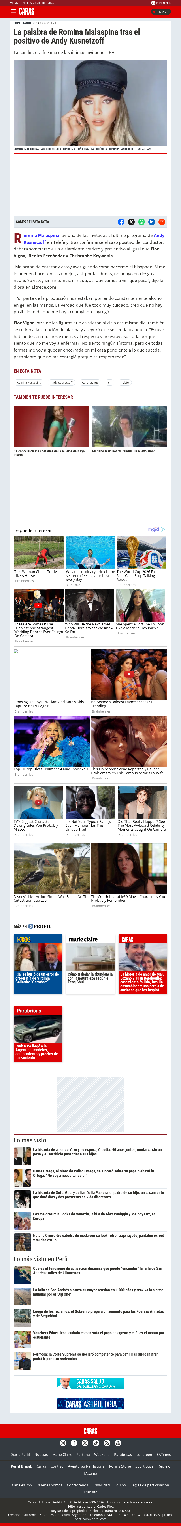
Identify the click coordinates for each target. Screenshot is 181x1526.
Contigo (57, 1466)
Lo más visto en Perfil (41, 1259)
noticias (38, 940)
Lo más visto (30, 1140)
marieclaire (90, 940)
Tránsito (91, 1492)
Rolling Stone (120, 1466)
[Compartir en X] (131, 222)
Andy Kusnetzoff (61, 382)
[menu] (13, 12)
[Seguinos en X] (85, 1443)
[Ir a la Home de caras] (26, 13)
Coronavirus (90, 382)
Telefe (125, 382)
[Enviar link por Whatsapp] (141, 222)
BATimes (163, 1454)
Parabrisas (123, 1454)
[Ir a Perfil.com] (161, 3)
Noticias (41, 1454)
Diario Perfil (20, 1454)
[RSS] (107, 1443)
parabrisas (38, 1011)
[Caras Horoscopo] (90, 1408)
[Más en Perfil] (39, 927)
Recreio (164, 1466)
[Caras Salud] (90, 1387)
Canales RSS (22, 1485)
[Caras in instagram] (63, 1443)
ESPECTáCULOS (24, 23)
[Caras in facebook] (74, 1443)
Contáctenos (77, 1485)
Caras (41, 1466)
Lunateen (144, 1454)
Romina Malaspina (29, 382)
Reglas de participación (149, 1485)
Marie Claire (62, 1454)
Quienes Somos (49, 1485)
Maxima (90, 1473)
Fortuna (83, 1454)
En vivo (163, 12)
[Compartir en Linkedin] (151, 222)
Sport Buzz (144, 1466)
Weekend (102, 1454)
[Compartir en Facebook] (121, 222)
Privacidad (101, 1485)
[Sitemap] (118, 1443)
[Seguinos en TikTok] (96, 1443)
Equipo (120, 1485)
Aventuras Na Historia (86, 1466)
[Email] (161, 222)
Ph (109, 382)
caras (143, 940)
